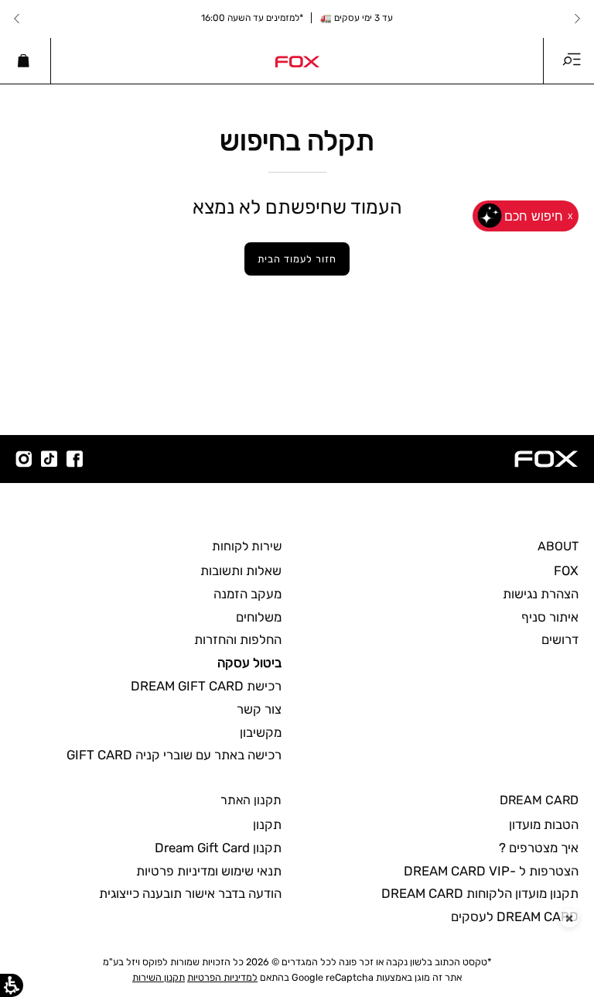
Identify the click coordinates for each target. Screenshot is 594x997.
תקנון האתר (251, 800)
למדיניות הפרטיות (222, 977)
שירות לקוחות (247, 546)
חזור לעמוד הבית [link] (297, 259)
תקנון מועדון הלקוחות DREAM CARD (480, 894)
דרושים (560, 639)
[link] (297, 60)
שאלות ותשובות (241, 570)
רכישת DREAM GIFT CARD (206, 686)
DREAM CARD (539, 800)
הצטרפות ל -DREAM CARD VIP (491, 871)
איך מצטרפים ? (539, 847)
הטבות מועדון (544, 824)
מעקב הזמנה (247, 593)
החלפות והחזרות (238, 639)
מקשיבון (261, 732)
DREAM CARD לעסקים (515, 916)
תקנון (267, 824)
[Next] (17, 18)
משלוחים (259, 617)
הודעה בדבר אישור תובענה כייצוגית (190, 894)
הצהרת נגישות (541, 593)
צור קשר (259, 709)
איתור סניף (550, 617)
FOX (566, 570)
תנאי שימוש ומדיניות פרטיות (209, 871)
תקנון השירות (158, 977)
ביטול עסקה (249, 662)
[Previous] (577, 18)
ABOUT (558, 546)
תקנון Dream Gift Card (218, 847)
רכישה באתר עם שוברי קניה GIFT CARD (174, 754)
